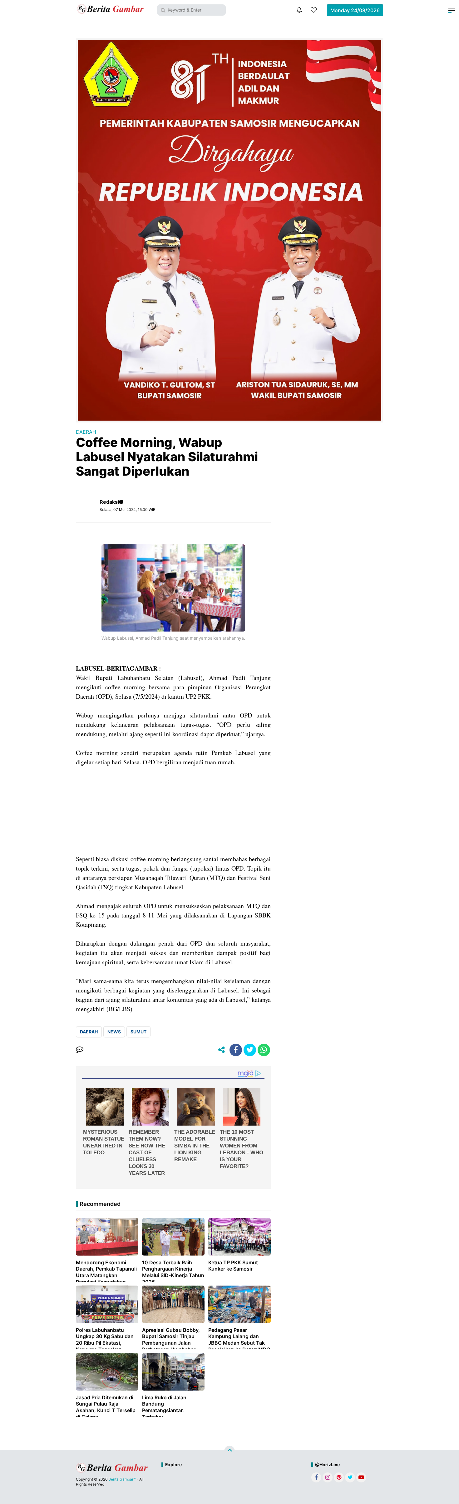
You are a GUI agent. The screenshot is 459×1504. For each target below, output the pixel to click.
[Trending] (314, 10)
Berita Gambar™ (122, 1479)
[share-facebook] (236, 1050)
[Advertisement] (173, 810)
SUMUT (138, 1031)
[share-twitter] (250, 1050)
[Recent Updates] (299, 10)
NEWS (114, 1031)
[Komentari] (79, 1050)
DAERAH (86, 432)
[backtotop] (229, 1451)
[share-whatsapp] (264, 1050)
